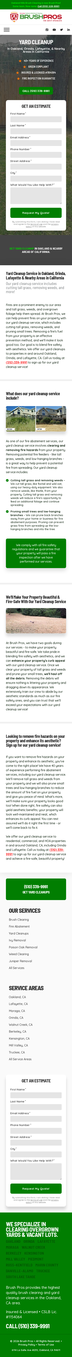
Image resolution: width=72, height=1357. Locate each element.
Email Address (19, 137)
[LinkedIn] (68, 30)
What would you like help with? (31, 185)
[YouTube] (54, 30)
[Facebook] (47, 30)
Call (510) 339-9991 (36, 91)
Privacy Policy (26, 1344)
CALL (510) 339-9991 (27, 1325)
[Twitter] (61, 30)
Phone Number (20, 149)
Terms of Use (46, 1344)
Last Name (17, 125)
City (12, 173)
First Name (17, 113)
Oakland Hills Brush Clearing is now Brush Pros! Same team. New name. (36, 5)
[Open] (7, 30)
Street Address (20, 161)
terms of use (36, 224)
